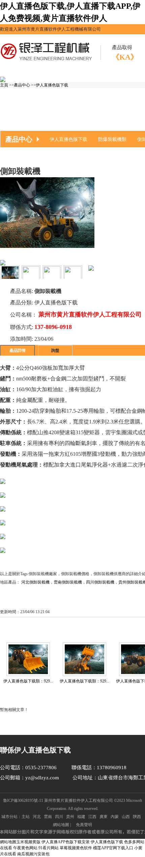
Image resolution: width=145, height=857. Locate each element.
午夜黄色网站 (25, 848)
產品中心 (22, 85)
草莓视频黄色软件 (76, 848)
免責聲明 (84, 824)
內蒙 (115, 816)
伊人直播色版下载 (52, 85)
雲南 (48, 816)
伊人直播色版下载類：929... (28, 681)
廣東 (103, 816)
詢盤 (55, 350)
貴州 (70, 816)
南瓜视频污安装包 (33, 854)
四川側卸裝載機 (100, 582)
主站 (26, 816)
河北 (37, 816)
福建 (81, 816)
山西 (126, 816)
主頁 (4, 85)
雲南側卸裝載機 (68, 582)
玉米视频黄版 (28, 842)
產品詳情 (17, 350)
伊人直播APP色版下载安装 (65, 842)
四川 (59, 816)
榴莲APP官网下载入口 (113, 848)
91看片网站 (48, 848)
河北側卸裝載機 (35, 582)
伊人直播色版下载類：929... (84, 681)
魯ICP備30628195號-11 (23, 800)
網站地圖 (61, 824)
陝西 (137, 816)
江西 (92, 816)
